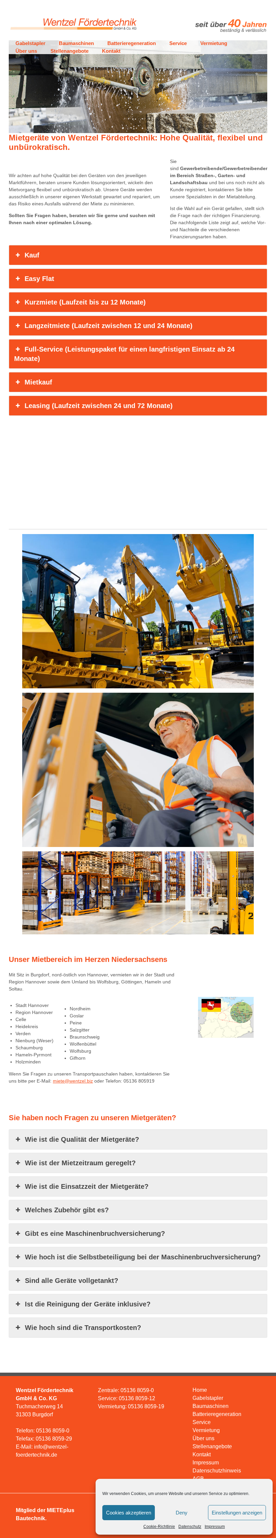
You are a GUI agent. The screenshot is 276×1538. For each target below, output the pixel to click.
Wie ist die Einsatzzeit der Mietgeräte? (86, 1186)
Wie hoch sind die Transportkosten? (83, 1327)
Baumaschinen (76, 43)
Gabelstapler (30, 43)
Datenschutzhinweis (217, 1470)
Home (200, 1390)
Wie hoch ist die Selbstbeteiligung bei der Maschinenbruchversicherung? (143, 1257)
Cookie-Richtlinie (159, 1526)
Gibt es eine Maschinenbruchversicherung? (95, 1233)
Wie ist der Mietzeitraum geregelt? (80, 1163)
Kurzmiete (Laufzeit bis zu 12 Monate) (85, 302)
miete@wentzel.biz (73, 1081)
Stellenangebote (69, 51)
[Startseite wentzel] (73, 32)
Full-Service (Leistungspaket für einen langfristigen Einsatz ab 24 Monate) (124, 354)
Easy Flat (39, 278)
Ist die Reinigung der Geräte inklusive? (87, 1304)
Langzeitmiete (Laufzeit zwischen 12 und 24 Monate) (109, 325)
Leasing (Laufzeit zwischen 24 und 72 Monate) (99, 405)
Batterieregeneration (131, 43)
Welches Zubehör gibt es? (67, 1210)
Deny (181, 1512)
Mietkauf (38, 382)
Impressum (215, 1526)
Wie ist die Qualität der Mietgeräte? (82, 1139)
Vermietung (213, 43)
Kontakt (111, 51)
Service (178, 43)
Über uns (26, 51)
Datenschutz (189, 1526)
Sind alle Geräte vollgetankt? (71, 1280)
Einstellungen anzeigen (237, 1512)
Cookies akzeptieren (128, 1512)
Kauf (32, 255)
